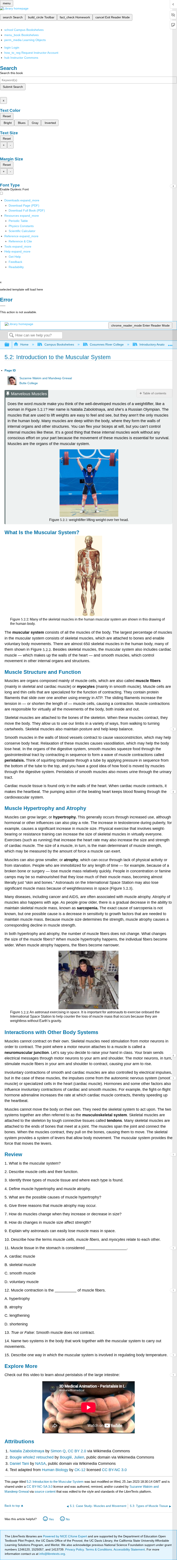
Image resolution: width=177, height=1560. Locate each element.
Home (24, 344)
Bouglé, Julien (72, 1457)
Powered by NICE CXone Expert (65, 1536)
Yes (51, 1519)
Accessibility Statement (129, 1549)
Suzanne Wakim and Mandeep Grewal (45, 378)
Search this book (11, 73)
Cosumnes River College (107, 344)
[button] (15, 262)
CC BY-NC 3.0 (114, 1470)
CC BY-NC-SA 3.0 (39, 1486)
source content (45, 1491)
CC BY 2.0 (76, 1451)
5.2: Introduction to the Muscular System (55, 1481)
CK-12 (79, 1470)
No (68, 1519)
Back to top (12, 1505)
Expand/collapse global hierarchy (9, 344)
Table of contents (154, 393)
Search (11, 335)
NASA (40, 1463)
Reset (7, 116)
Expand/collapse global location (170, 343)
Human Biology (55, 1470)
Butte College (28, 383)
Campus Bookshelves (59, 344)
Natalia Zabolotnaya (27, 1451)
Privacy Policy (74, 1549)
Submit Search (13, 86)
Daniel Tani (20, 1463)
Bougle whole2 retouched (32, 1457)
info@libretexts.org (51, 1553)
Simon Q (57, 1451)
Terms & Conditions (98, 1549)
